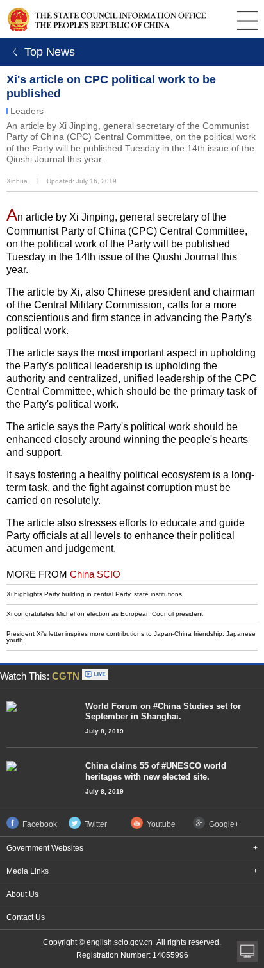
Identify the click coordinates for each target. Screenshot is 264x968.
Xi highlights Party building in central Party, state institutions (94, 593)
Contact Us (25, 917)
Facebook (39, 824)
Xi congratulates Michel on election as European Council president (104, 613)
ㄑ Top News (40, 52)
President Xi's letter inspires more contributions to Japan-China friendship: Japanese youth (131, 637)
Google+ (224, 824)
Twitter (96, 824)
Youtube (161, 824)
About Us (22, 894)
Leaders (27, 111)
